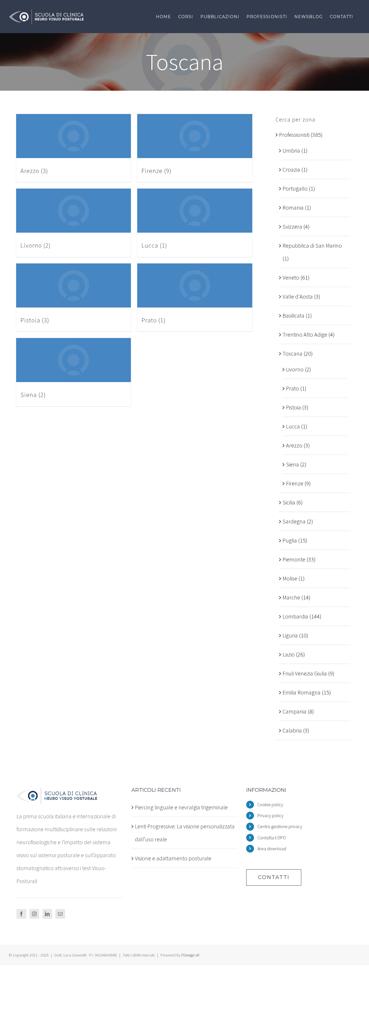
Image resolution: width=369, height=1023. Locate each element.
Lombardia (295, 616)
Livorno (295, 369)
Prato (292, 388)
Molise (290, 578)
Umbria (291, 150)
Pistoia (293, 407)
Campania (294, 711)
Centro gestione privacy (279, 826)
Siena (292, 464)
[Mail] (60, 914)
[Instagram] (34, 914)
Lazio (289, 654)
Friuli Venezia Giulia (305, 673)
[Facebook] (21, 914)
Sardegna (294, 521)
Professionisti (294, 134)
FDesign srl (190, 955)
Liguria (290, 635)
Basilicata (293, 315)
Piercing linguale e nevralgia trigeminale (181, 807)
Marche (291, 597)
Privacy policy (270, 815)
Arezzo (294, 445)
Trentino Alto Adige (305, 334)
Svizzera (292, 226)
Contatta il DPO (271, 837)
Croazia (291, 169)
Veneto (291, 277)
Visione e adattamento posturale (173, 858)
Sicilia (289, 502)
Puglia (290, 540)
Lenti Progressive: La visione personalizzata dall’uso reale (185, 833)
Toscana (292, 353)
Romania (293, 207)
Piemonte (294, 559)
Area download (271, 848)
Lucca (293, 426)
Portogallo (295, 188)
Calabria (292, 730)
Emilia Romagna (302, 692)
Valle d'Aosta (298, 296)
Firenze (294, 483)
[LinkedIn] (47, 914)
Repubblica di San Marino (312, 245)
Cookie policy (270, 804)
